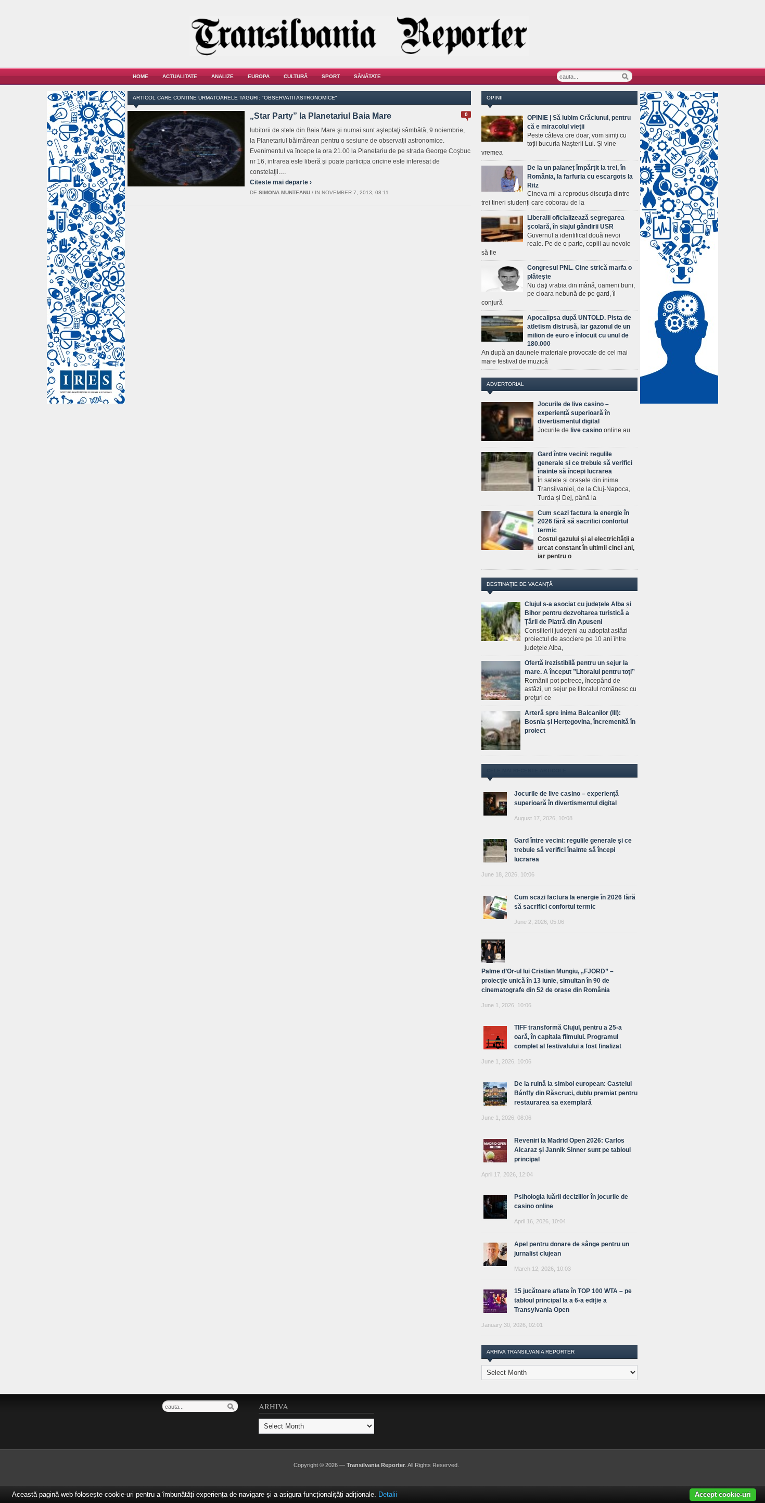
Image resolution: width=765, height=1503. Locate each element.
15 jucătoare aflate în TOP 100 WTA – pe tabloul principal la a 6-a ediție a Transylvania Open (573, 1300)
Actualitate (179, 76)
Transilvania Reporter (376, 1465)
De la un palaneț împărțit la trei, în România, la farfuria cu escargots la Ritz (580, 176)
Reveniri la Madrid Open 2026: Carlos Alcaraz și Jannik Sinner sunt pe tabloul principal (572, 1150)
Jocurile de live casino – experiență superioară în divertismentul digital (574, 412)
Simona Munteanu (284, 192)
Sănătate (367, 76)
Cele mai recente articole (526, 770)
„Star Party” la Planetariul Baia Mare (320, 115)
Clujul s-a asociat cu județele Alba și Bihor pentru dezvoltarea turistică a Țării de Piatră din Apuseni (578, 612)
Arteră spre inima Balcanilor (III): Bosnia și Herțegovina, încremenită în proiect (580, 721)
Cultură (296, 76)
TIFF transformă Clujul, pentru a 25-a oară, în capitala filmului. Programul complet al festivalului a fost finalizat (568, 1037)
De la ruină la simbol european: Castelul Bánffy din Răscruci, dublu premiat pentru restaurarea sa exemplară (576, 1093)
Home (140, 76)
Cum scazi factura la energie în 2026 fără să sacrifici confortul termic (583, 521)
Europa (259, 76)
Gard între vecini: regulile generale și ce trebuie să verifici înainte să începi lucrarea (585, 462)
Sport (331, 76)
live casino (586, 430)
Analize (222, 76)
